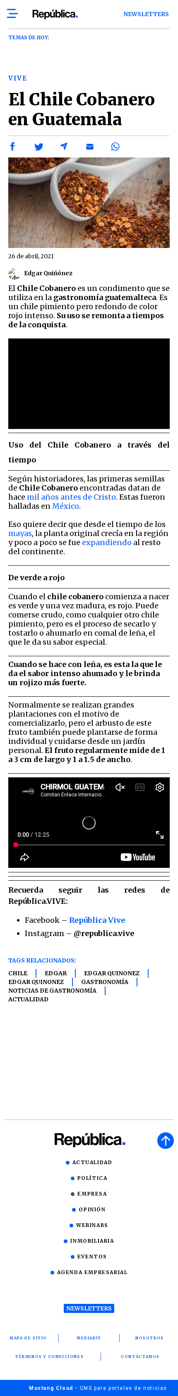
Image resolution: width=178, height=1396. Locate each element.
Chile (17, 973)
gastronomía (104, 982)
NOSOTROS (149, 1338)
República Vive (97, 920)
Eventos (92, 1256)
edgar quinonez (112, 973)
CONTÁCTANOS (140, 1356)
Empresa (92, 1194)
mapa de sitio (28, 1338)
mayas (20, 533)
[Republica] (55, 14)
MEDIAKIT (89, 1338)
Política (92, 1178)
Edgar (56, 973)
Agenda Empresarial (92, 1272)
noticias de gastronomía (52, 990)
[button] (12, 146)
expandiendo (107, 542)
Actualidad (28, 999)
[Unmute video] (89, 383)
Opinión (92, 1209)
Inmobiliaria (92, 1241)
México (65, 506)
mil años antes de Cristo (71, 497)
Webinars (92, 1225)
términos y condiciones (49, 1356)
